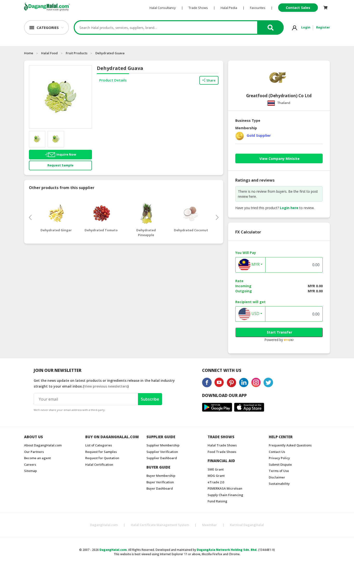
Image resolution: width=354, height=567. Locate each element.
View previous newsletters (106, 386)
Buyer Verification (160, 482)
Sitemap (30, 471)
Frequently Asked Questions (290, 445)
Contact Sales (298, 7)
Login (305, 27)
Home (28, 53)
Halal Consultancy (163, 8)
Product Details (113, 80)
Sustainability (279, 483)
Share (211, 80)
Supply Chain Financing (225, 495)
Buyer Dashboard (159, 488)
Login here (289, 207)
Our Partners (34, 452)
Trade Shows (198, 8)
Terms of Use (279, 471)
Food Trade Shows (222, 452)
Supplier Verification (162, 452)
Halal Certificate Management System (160, 525)
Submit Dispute (280, 464)
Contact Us (277, 452)
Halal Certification (99, 464)
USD (254, 313)
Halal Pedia (229, 8)
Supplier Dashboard (161, 458)
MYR (255, 264)
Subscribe (150, 399)
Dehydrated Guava (110, 53)
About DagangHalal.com (43, 445)
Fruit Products (76, 53)
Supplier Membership (162, 445)
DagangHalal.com (104, 525)
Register (323, 27)
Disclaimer (277, 477)
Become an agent (37, 458)
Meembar (209, 525)
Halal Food (49, 53)
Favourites (257, 8)
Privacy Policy (279, 458)
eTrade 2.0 (216, 482)
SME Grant (216, 469)
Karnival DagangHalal (247, 525)
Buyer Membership (160, 475)
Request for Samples (101, 452)
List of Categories (98, 445)
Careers (30, 464)
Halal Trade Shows (222, 445)
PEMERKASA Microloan (225, 488)
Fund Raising (217, 501)
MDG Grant (216, 475)
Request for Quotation (102, 458)
